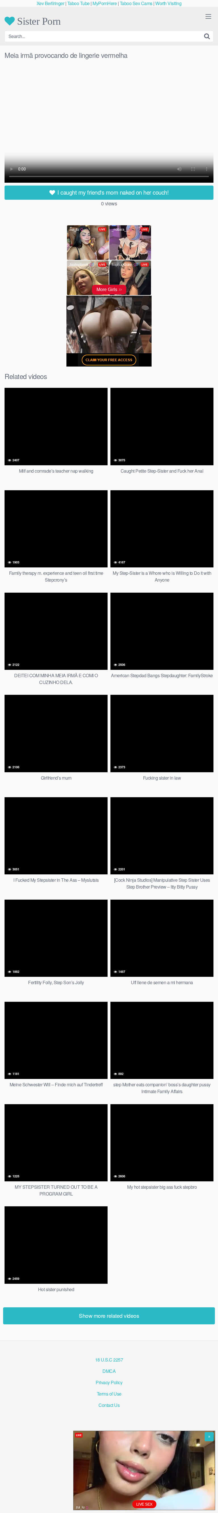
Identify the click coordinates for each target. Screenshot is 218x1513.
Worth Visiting (168, 3)
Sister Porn (38, 21)
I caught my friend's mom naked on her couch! (112, 192)
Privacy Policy (109, 1382)
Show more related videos (109, 1315)
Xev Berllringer (50, 3)
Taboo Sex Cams (136, 3)
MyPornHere (105, 3)
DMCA (109, 1371)
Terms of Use (109, 1393)
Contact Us (109, 1405)
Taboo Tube (78, 3)
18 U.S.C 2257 (109, 1359)
